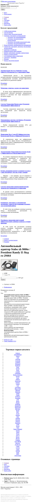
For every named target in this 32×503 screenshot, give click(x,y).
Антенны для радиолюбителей (16, 43)
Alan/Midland (18, 354)
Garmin (18, 371)
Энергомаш (17, 455)
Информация (8, 287)
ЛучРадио (18, 444)
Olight (17, 393)
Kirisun (18, 382)
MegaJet (17, 390)
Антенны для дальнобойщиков (17, 37)
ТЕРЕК (18, 451)
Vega (17, 427)
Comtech (17, 362)
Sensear (18, 415)
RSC (17, 412)
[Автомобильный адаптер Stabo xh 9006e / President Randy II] (9, 270)
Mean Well (18, 389)
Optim (17, 395)
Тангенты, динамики (10, 57)
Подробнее (4, 83)
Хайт (17, 452)
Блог (5, 18)
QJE (18, 399)
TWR (17, 424)
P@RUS (17, 396)
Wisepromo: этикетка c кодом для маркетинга (15, 88)
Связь (17, 446)
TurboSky (17, 423)
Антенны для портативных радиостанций (15, 39)
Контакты (7, 23)
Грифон (18, 440)
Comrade (17, 361)
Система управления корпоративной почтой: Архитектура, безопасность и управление (15, 187)
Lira (18, 385)
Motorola (17, 392)
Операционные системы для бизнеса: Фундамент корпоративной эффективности (16, 120)
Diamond (17, 364)
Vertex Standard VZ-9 (10, 341)
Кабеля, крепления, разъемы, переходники (16, 53)
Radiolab (17, 404)
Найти (2, 9)
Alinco (18, 356)
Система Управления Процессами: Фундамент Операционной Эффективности (15, 104)
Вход (5, 12)
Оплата (6, 22)
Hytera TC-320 (8, 339)
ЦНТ (17, 454)
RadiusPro (18, 406)
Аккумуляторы (8, 32)
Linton (18, 384)
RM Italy (17, 409)
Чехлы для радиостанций (11, 60)
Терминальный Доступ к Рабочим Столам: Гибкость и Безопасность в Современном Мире (15, 71)
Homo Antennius (17, 375)
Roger (17, 410)
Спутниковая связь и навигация (13, 56)
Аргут (18, 435)
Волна (18, 438)
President (6, 242)
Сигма (18, 448)
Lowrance (17, 387)
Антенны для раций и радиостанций (15, 35)
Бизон (17, 437)
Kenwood (17, 381)
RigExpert (17, 407)
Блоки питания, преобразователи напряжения (17, 45)
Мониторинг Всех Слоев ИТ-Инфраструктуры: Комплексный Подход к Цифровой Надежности (15, 135)
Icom (17, 378)
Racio (17, 401)
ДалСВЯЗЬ (18, 441)
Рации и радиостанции (10, 54)
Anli (18, 358)
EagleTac (17, 365)
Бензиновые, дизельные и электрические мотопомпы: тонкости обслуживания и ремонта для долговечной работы (15, 204)
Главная (6, 17)
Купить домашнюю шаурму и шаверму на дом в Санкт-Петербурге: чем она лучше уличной (15, 171)
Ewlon (18, 368)
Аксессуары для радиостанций (13, 34)
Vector (17, 426)
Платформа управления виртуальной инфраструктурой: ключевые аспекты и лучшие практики (16, 221)
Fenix (17, 370)
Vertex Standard (17, 429)
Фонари (6, 59)
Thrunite (17, 420)
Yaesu (17, 432)
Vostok (18, 430)
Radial (17, 403)
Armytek (17, 359)
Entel (17, 367)
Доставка (6, 20)
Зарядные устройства (10, 49)
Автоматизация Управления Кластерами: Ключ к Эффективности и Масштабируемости (15, 152)
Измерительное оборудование (13, 51)
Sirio (17, 417)
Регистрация (7, 14)
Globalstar (17, 373)
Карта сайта (7, 25)
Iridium (18, 379)
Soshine (18, 418)
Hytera (18, 376)
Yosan (17, 434)
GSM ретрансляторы (10, 31)
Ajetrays (17, 353)
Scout (17, 413)
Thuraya (17, 421)
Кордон (18, 443)
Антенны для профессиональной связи (19, 42)
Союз (17, 449)
